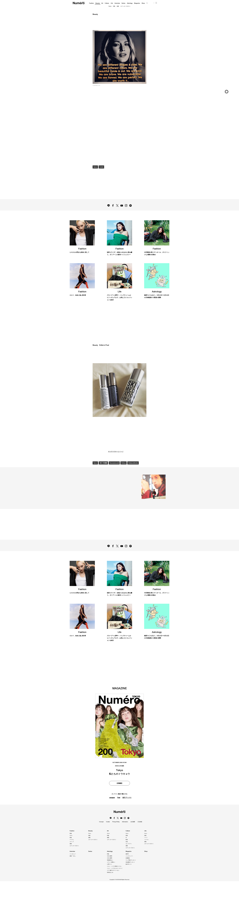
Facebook (113, 205)
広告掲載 (140, 821)
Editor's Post (104, 345)
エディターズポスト (125, 6)
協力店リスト (129, 864)
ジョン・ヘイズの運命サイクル (114, 866)
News (110, 6)
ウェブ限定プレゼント (131, 860)
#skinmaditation (133, 463)
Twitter (117, 205)
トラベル (146, 839)
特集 (114, 6)
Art (102, 3)
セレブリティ (129, 843)
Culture (107, 3)
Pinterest (130, 205)
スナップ (72, 841)
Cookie (108, 821)
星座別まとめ (110, 872)
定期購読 (128, 858)
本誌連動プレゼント (130, 862)
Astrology (129, 3)
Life (112, 3)
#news (95, 167)
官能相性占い (110, 860)
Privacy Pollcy (116, 821)
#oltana (123, 463)
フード (145, 837)
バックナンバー (129, 856)
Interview (117, 3)
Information (125, 821)
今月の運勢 (109, 858)
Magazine (137, 3)
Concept (101, 821)
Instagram (126, 205)
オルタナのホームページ (115, 451)
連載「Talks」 (73, 856)
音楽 (127, 841)
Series (123, 3)
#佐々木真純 (103, 463)
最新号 (127, 854)
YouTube (121, 205)
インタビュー (73, 854)
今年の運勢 (109, 856)
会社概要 (133, 821)
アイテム (72, 839)
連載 (118, 6)
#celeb (101, 167)
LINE (108, 205)
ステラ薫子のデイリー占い (113, 870)
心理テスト (109, 864)
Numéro (78, 3)
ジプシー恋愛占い (111, 862)
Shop (143, 3)
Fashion (91, 3)
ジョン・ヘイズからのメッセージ (114, 868)
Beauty (98, 3)
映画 (127, 839)
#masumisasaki (114, 463)
